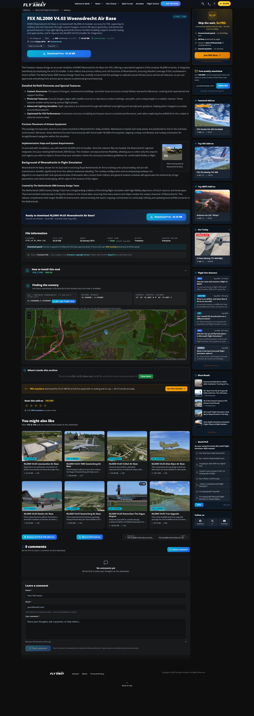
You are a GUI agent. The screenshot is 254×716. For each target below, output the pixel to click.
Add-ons (26, 10)
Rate (47, 38)
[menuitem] (171, 3)
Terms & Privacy (97, 674)
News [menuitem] (97, 3)
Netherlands (56, 41)
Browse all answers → (212, 365)
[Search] (202, 3)
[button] (106, 332)
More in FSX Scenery (91, 537)
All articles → (212, 432)
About (84, 674)
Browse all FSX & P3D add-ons (40, 537)
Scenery (67, 10)
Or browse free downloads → (212, 61)
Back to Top (127, 685)
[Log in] (214, 3)
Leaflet (159, 359)
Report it (111, 255)
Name (28, 590)
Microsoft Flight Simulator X (47, 10)
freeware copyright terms (78, 255)
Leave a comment (180, 549)
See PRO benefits (175, 388)
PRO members (112, 247)
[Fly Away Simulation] (34, 3)
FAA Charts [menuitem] (111, 3)
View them (146, 376)
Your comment (32, 616)
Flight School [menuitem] (153, 3)
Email (28, 602)
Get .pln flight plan (65, 301)
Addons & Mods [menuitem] (82, 3)
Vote (199, 505)
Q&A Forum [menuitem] (127, 3)
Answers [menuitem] (140, 3)
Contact (75, 674)
